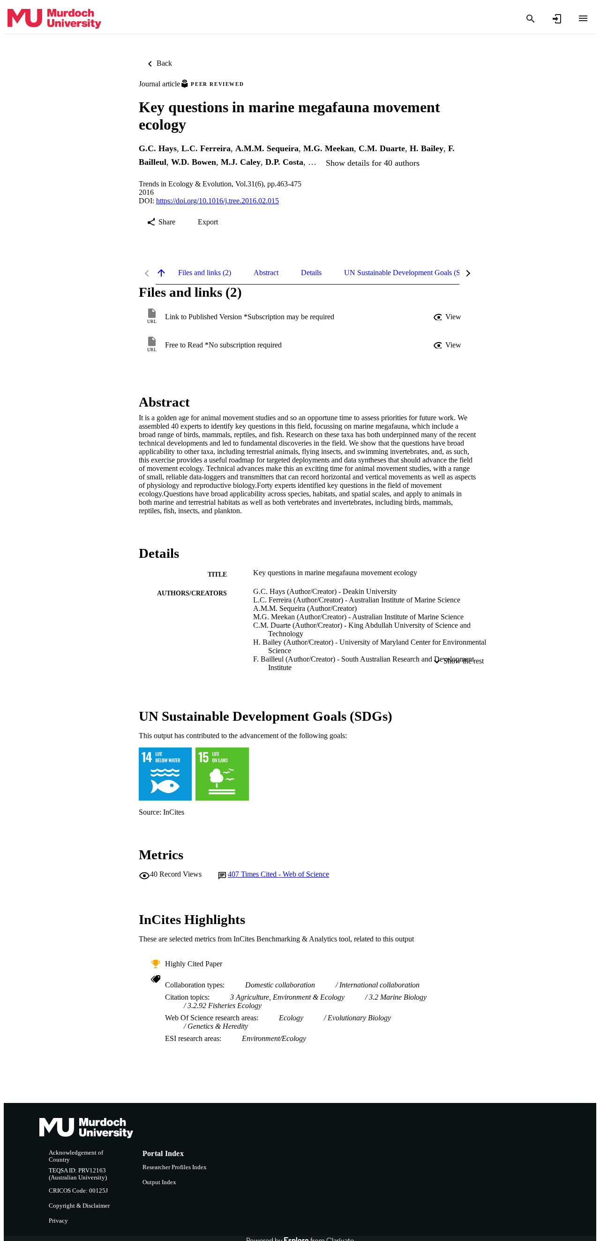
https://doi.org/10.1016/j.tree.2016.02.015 (217, 201)
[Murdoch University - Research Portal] (54, 19)
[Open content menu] (583, 18)
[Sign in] (557, 18)
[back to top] (161, 272)
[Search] (530, 18)
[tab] (204, 273)
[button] (448, 317)
